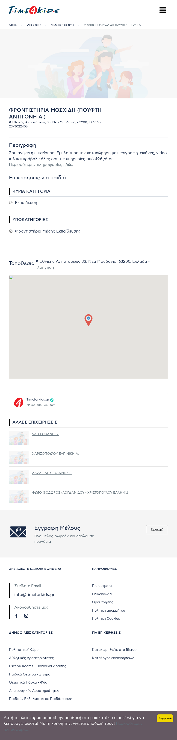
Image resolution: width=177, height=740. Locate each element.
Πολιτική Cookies (106, 618)
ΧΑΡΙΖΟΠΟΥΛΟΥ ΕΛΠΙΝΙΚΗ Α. (55, 454)
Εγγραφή (157, 529)
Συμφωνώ (165, 718)
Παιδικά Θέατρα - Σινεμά (29, 674)
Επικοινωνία (102, 594)
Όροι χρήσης (102, 602)
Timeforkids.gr (38, 399)
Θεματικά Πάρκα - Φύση (29, 682)
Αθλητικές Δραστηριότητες (31, 658)
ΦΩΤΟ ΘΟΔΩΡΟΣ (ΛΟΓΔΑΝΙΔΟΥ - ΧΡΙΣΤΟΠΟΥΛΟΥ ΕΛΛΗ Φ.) (80, 493)
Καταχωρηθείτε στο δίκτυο (114, 650)
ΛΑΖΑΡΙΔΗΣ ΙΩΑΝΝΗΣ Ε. (52, 473)
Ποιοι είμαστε (103, 586)
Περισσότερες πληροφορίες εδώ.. (41, 164)
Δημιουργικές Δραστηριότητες (34, 691)
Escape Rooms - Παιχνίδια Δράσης (37, 666)
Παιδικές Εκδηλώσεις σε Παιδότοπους (40, 699)
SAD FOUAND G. (45, 434)
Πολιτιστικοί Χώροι (24, 650)
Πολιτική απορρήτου (108, 610)
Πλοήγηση (44, 267)
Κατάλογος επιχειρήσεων (113, 658)
